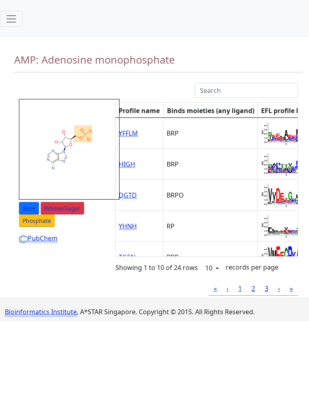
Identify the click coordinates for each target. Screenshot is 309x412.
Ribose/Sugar (62, 208)
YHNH (128, 226)
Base (29, 208)
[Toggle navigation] (11, 19)
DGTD (128, 195)
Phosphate (37, 221)
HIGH (127, 164)
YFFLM (128, 133)
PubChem (43, 238)
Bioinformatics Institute (41, 311)
